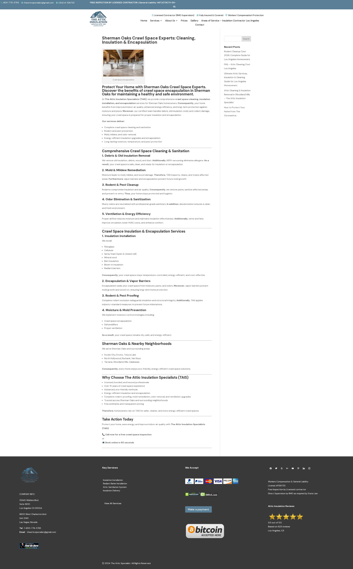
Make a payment (198, 509)
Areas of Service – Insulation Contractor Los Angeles (230, 21)
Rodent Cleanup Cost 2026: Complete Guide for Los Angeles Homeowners (237, 55)
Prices (184, 21)
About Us (170, 21)
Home (144, 21)
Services (154, 21)
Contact (199, 25)
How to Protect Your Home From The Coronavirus (234, 111)
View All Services (112, 503)
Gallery (194, 21)
